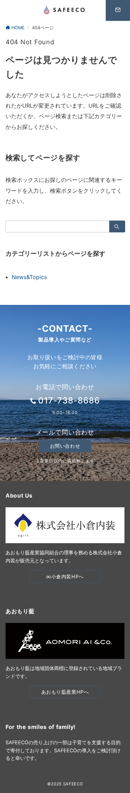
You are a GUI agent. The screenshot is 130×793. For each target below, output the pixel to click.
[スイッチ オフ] (118, 10)
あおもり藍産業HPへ (65, 692)
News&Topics (29, 277)
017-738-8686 (69, 400)
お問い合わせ (65, 446)
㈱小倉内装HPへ (65, 576)
